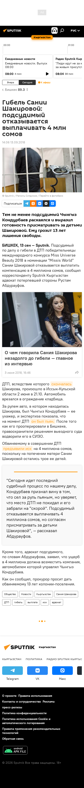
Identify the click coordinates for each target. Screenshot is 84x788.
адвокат (56, 602)
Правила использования (35, 696)
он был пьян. (42, 421)
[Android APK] (15, 751)
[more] (77, 372)
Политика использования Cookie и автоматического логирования (26, 721)
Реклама (48, 701)
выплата (32, 602)
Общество (10, 594)
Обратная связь (13, 739)
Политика (34, 659)
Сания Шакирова (66, 594)
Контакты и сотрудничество (21, 701)
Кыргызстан (43, 594)
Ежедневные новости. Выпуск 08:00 (26, 65)
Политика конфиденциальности (24, 713)
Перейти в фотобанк (51, 195)
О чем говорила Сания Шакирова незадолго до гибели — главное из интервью (41, 358)
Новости (26, 594)
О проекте (9, 696)
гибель (18, 602)
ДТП (6, 602)
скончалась (61, 383)
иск (45, 602)
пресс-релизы (12, 707)
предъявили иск (17, 448)
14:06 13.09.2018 (13, 142)
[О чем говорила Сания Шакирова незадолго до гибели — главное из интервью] (42, 319)
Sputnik (9, 195)
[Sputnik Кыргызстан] (13, 32)
